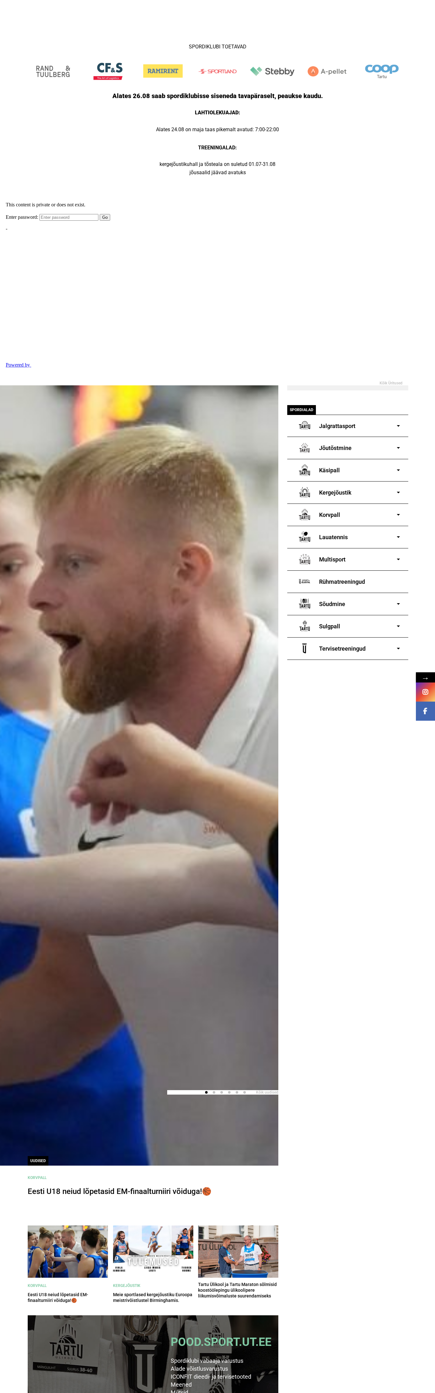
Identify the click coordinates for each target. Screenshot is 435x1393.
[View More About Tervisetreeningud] (384, 649)
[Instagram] (425, 692)
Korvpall (37, 1177)
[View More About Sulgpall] (371, 626)
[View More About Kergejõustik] (377, 492)
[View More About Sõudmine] (374, 604)
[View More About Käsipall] (371, 470)
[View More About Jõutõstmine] (377, 448)
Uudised (38, 1161)
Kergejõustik (126, 1285)
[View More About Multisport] (374, 559)
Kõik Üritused (391, 383)
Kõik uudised (267, 1092)
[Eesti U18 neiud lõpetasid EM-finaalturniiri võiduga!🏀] (68, 1251)
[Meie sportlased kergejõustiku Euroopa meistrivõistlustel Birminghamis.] (153, 1251)
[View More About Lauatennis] (375, 537)
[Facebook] (425, 711)
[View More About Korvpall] (371, 515)
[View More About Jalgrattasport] (379, 426)
